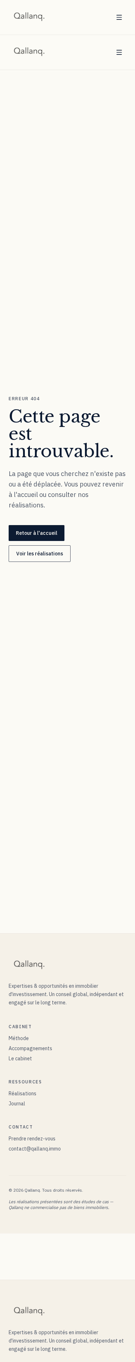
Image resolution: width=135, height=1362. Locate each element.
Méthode (19, 1038)
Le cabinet (20, 1058)
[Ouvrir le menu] (119, 17)
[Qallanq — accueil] (29, 17)
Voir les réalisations (39, 553)
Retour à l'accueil (36, 533)
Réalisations (22, 1093)
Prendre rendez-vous (32, 1138)
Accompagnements (30, 1048)
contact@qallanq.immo (35, 1148)
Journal (17, 1103)
